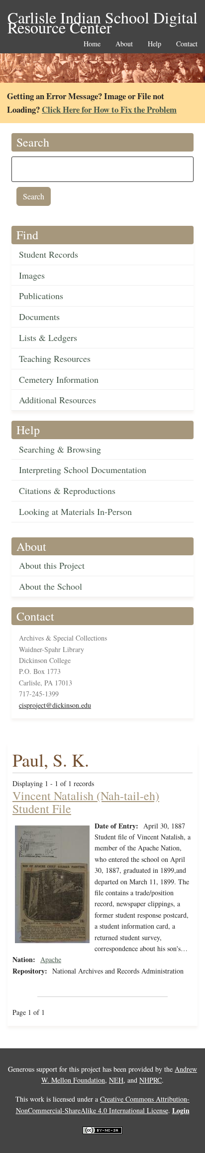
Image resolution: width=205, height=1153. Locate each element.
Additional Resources (57, 400)
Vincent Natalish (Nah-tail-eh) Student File (85, 802)
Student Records (48, 254)
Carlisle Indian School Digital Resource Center (102, 18)
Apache (50, 959)
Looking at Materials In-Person (75, 511)
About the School (50, 586)
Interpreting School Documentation (82, 470)
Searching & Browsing (60, 449)
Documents (39, 317)
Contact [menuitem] (187, 44)
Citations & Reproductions (67, 490)
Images (32, 275)
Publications (41, 296)
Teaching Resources (55, 358)
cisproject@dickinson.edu (55, 705)
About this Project (52, 565)
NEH (116, 1080)
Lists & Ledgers (48, 337)
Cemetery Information (59, 379)
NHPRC (150, 1080)
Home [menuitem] (92, 44)
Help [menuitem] (154, 44)
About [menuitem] (124, 44)
